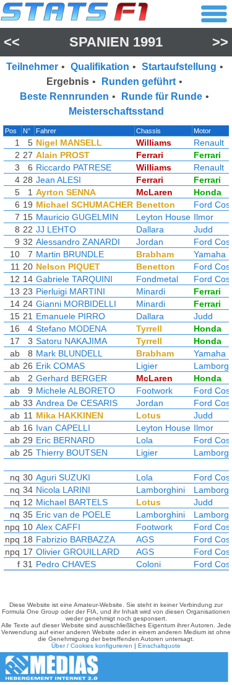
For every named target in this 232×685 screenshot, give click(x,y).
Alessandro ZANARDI (78, 242)
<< (12, 42)
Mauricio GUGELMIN (77, 217)
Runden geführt (138, 81)
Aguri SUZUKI (63, 477)
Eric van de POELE (73, 514)
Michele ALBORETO (75, 391)
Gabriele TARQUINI (74, 279)
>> (220, 42)
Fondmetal (157, 279)
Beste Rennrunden (64, 96)
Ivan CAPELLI (63, 428)
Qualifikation (100, 66)
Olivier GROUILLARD (77, 552)
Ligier (147, 366)
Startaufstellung (179, 66)
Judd (203, 229)
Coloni (148, 564)
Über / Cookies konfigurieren (91, 645)
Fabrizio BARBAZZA (75, 539)
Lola (144, 440)
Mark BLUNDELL (69, 353)
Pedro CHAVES (66, 564)
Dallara (150, 229)
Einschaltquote (159, 645)
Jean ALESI (58, 180)
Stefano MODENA (71, 329)
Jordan (149, 242)
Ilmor (203, 217)
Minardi (150, 291)
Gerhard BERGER (71, 378)
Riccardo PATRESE (73, 167)
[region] (116, 351)
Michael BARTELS (72, 502)
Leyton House (163, 217)
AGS (145, 539)
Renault (209, 143)
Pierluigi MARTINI (70, 291)
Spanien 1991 (116, 42)
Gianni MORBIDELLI (76, 304)
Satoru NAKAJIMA (71, 341)
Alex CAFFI (58, 527)
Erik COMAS (60, 366)
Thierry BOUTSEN (72, 452)
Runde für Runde (161, 96)
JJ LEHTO (56, 229)
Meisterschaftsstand (116, 111)
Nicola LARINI (63, 490)
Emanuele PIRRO (70, 316)
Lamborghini (160, 490)
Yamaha (210, 254)
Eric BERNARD (65, 440)
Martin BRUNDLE (70, 254)
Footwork (154, 391)
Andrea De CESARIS (77, 403)
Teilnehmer (32, 66)
